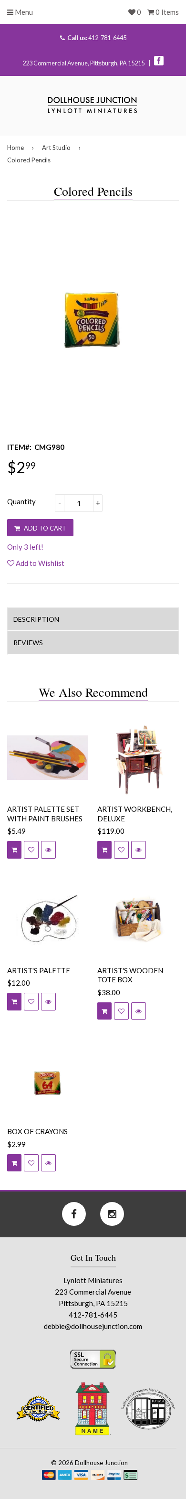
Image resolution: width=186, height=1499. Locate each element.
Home (15, 147)
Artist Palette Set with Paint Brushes (45, 814)
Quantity (21, 501)
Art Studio (56, 147)
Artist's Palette (38, 970)
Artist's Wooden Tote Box (130, 975)
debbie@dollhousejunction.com (93, 1326)
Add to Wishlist (39, 563)
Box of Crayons (37, 1131)
